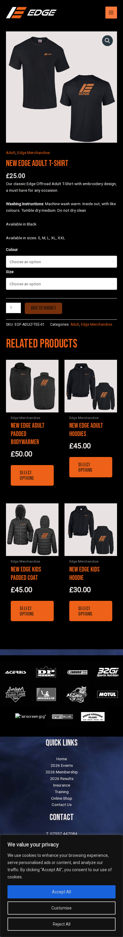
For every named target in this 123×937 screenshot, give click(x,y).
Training (62, 791)
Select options (27, 475)
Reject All (61, 924)
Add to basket (43, 308)
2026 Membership (61, 772)
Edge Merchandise (33, 152)
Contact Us (62, 804)
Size (9, 271)
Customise (61, 908)
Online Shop (61, 798)
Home (61, 758)
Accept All (61, 891)
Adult (11, 152)
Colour (12, 249)
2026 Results (61, 778)
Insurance (61, 785)
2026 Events (61, 765)
